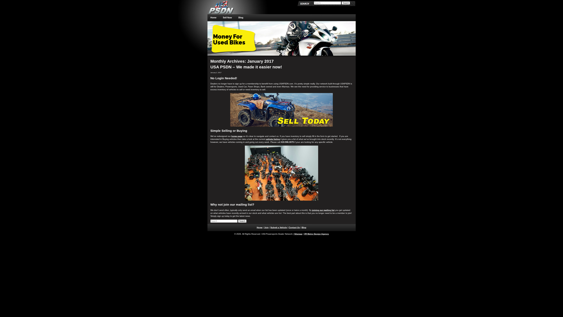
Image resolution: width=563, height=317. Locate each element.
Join (266, 227)
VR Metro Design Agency (316, 234)
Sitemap (298, 234)
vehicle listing (273, 139)
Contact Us (294, 227)
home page (237, 136)
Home (213, 17)
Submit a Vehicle (278, 227)
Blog (240, 17)
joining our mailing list (323, 210)
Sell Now (227, 17)
